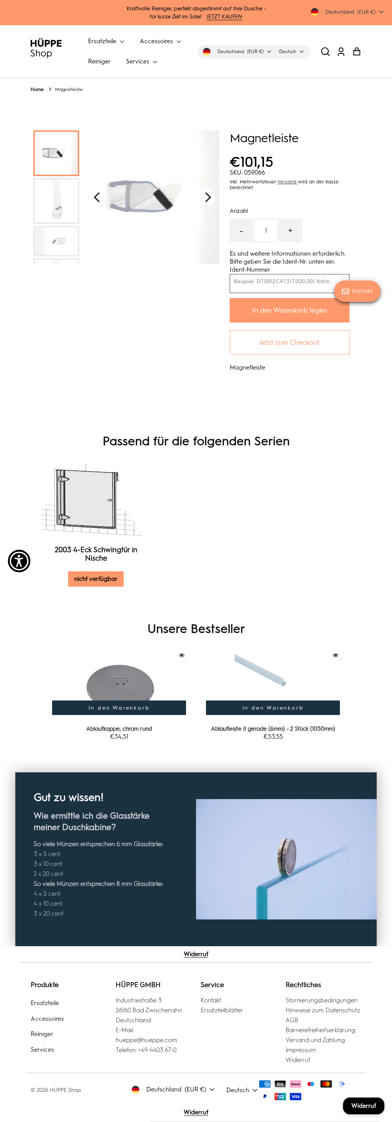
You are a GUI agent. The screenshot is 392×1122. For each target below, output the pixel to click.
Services (138, 61)
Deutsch (237, 1090)
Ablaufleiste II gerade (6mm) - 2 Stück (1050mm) (273, 728)
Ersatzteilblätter (222, 1010)
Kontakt (211, 1000)
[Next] (207, 197)
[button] (325, 51)
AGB (292, 1020)
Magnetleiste (69, 89)
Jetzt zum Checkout (289, 342)
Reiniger (99, 61)
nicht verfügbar (96, 578)
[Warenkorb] (356, 51)
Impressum (301, 1050)
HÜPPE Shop (65, 1090)
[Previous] (97, 197)
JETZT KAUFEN (224, 16)
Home (37, 89)
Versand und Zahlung (315, 1040)
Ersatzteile (103, 41)
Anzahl (239, 211)
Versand (287, 182)
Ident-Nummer (250, 269)
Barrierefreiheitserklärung (320, 1030)
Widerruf (196, 954)
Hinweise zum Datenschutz (323, 1010)
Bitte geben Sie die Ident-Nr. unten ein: (282, 261)
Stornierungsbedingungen (322, 1000)
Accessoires (157, 41)
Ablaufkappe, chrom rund (119, 728)
